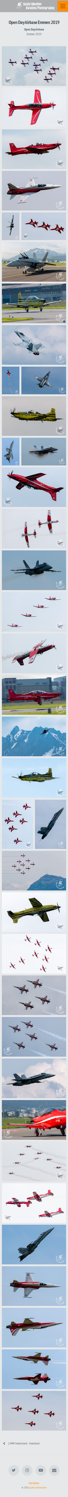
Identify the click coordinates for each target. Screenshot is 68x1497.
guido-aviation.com (37, 1487)
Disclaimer (34, 1483)
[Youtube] (41, 1470)
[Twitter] (13, 1470)
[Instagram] (27, 1470)
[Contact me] (54, 1470)
